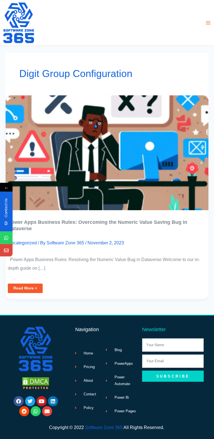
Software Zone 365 (104, 427)
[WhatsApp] (6, 237)
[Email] (6, 250)
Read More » (25, 287)
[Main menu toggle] (208, 23)
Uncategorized (22, 242)
